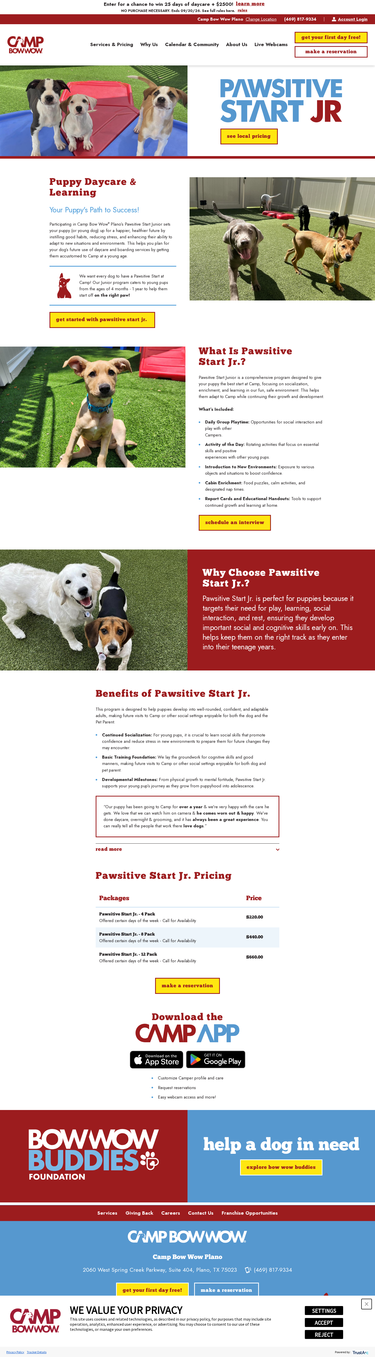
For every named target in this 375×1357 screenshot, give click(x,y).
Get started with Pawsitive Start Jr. (102, 319)
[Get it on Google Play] (215, 1059)
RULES (242, 10)
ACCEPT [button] (324, 1322)
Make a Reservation (331, 51)
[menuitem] (111, 44)
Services (107, 1213)
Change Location (261, 19)
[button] (366, 1304)
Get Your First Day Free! (331, 37)
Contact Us (201, 1213)
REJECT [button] (324, 1334)
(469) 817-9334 (300, 19)
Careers (170, 1213)
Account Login (352, 19)
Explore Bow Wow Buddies (281, 1167)
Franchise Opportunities (250, 1213)
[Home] (25, 45)
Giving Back (139, 1213)
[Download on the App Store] (156, 1060)
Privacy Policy (15, 1352)
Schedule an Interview (234, 522)
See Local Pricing (249, 136)
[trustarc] (360, 1352)
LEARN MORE (250, 4)
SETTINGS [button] (324, 1310)
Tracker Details (36, 1352)
